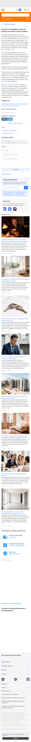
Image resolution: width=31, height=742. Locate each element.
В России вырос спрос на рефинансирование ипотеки (14, 474)
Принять (15, 738)
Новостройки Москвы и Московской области (14, 729)
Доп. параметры (7, 19)
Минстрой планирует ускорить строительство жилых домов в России (14, 397)
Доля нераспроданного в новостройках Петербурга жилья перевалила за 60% (13, 512)
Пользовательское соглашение (10, 694)
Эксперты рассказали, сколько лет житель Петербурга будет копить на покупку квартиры (15, 240)
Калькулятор (12, 537)
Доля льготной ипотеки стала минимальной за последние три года (15, 319)
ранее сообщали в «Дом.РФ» (12, 84)
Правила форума (6, 174)
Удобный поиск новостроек (11, 15)
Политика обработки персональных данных (13, 697)
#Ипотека (4, 130)
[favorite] (16, 9)
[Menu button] (25, 9)
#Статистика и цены (7, 133)
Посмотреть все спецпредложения (12, 603)
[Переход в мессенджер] (27, 678)
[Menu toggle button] (28, 9)
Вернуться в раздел (9, 24)
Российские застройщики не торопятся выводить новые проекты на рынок (15, 280)
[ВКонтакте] (4, 119)
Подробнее (4, 735)
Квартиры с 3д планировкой (17, 545)
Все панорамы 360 (14, 554)
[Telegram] (10, 119)
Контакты (4, 687)
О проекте (4, 684)
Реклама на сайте (6, 691)
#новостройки (12, 130)
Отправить (15, 169)
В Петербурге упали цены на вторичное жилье (14, 436)
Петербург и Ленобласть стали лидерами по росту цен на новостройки (14, 357)
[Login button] (20, 9)
